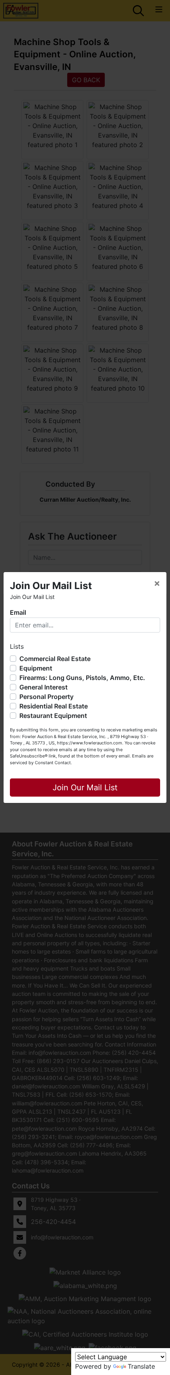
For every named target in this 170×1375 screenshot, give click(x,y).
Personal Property (46, 697)
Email (18, 612)
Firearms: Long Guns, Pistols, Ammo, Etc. (82, 678)
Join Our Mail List (85, 787)
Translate (141, 1366)
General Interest (43, 687)
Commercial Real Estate (55, 659)
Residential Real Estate (53, 706)
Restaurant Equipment (53, 716)
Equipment (35, 668)
